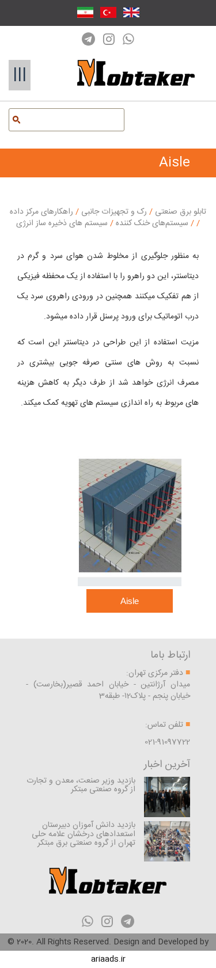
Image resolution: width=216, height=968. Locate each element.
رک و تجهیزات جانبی (113, 212)
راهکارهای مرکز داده (41, 212)
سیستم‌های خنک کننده (150, 223)
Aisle (129, 601)
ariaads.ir (108, 959)
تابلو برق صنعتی (179, 212)
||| (19, 75)
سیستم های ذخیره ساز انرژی (106, 223)
